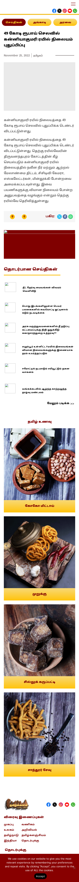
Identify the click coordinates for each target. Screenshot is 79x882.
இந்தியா (10, 840)
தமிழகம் (38, 55)
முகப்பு (9, 824)
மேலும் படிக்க (58, 403)
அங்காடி (39, 22)
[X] (59, 216)
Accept (40, 876)
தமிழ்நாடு (11, 835)
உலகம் (9, 830)
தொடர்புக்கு (30, 840)
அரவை (65, 22)
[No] (74, 868)
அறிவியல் (29, 830)
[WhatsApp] (70, 216)
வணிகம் (28, 824)
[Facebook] (65, 216)
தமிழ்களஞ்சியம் (33, 835)
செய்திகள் (14, 22)
